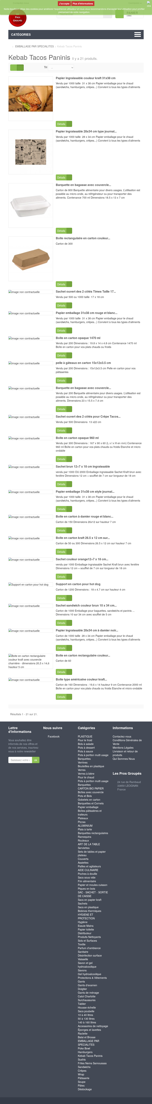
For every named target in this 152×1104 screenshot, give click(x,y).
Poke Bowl (84, 1048)
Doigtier (82, 989)
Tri (45, 67)
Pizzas (81, 822)
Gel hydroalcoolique (89, 974)
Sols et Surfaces (87, 940)
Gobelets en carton (89, 799)
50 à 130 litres (86, 1018)
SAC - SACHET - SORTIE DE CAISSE (93, 894)
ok (35, 760)
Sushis (82, 1059)
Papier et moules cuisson (92, 885)
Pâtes (81, 1085)
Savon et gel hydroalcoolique (87, 964)
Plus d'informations (83, 3)
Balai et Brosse (86, 1037)
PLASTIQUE (85, 736)
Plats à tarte (85, 829)
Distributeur (84, 933)
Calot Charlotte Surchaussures (86, 998)
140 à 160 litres (87, 1022)
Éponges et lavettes (89, 1030)
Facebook (54, 736)
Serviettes (84, 848)
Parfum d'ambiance (89, 948)
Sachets (82, 903)
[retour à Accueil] (9, 46)
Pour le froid (85, 740)
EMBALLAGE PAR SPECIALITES (88, 1042)
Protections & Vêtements (92, 978)
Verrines (82, 762)
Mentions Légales (123, 747)
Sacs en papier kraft (89, 900)
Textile (81, 944)
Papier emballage (88, 807)
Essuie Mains (85, 926)
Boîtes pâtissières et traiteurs (90, 812)
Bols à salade (86, 744)
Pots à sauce (85, 751)
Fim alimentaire (87, 881)
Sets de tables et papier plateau (92, 853)
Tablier (82, 1004)
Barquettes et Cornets (91, 803)
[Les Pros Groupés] (29, 18)
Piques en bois (86, 888)
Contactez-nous (122, 736)
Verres (81, 770)
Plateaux (83, 818)
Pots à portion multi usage (93, 755)
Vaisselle (83, 959)
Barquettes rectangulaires (93, 833)
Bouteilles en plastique (91, 766)
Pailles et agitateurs (89, 866)
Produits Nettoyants (89, 937)
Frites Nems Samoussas (92, 1063)
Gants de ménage (88, 992)
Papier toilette (86, 929)
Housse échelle (87, 1007)
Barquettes (84, 759)
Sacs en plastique (88, 907)
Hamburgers (85, 1052)
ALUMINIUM (85, 825)
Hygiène (82, 922)
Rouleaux (83, 840)
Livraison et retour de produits (125, 753)
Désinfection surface (90, 955)
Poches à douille (87, 874)
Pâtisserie (83, 1078)
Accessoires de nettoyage (93, 1026)
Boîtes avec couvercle (91, 792)
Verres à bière (86, 773)
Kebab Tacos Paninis (90, 1056)
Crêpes (82, 1070)
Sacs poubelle (86, 1011)
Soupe (81, 1082)
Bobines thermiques (89, 911)
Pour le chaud (86, 777)
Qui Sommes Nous (124, 759)
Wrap (81, 1074)
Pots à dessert (86, 747)
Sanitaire (83, 952)
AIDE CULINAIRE (88, 870)
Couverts (83, 859)
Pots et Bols (85, 796)
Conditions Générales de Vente (127, 742)
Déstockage (85, 1089)
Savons (82, 970)
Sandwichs (84, 1067)
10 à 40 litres (85, 1015)
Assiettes (83, 862)
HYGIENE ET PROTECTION (86, 916)
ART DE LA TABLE (89, 844)
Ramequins (84, 837)
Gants (81, 981)
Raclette (82, 1033)
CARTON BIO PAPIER (91, 788)
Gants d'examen (87, 985)
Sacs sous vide (86, 877)
